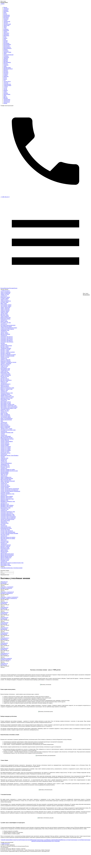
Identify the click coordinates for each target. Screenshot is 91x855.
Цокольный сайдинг (5, 452)
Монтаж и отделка (65, 839)
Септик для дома (5, 482)
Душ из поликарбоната (6, 463)
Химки (5, 91)
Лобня (4, 53)
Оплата (15, 288)
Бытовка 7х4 (4, 664)
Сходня (5, 87)
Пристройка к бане (5, 564)
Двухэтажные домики (6, 306)
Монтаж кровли (4, 551)
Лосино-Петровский (8, 54)
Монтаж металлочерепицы (7, 555)
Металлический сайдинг (7, 437)
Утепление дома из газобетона (8, 518)
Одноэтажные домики (6, 304)
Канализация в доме (5, 507)
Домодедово (6, 25)
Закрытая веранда (5, 386)
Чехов (4, 95)
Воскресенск (6, 16)
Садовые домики (5, 298)
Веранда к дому (4, 381)
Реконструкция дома (6, 317)
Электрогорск (6, 99)
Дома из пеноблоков (5, 292)
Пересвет (5, 70)
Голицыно (5, 19)
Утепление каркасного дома (7, 514)
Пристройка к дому (5, 399)
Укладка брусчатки (5, 529)
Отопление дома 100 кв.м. (7, 341)
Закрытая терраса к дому (7, 398)
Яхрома (5, 103)
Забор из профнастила (6, 477)
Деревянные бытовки (6, 348)
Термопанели (4, 521)
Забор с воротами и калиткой (8, 481)
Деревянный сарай (5, 369)
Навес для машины (5, 414)
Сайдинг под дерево (5, 449)
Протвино (5, 72)
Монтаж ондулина (5, 558)
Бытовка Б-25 (4, 629)
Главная (2, 567)
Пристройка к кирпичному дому (8, 405)
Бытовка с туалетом (5, 349)
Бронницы (6, 11)
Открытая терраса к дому (7, 392)
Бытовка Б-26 (4, 623)
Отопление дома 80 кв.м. (7, 340)
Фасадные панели (5, 534)
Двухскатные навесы (6, 417)
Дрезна (5, 26)
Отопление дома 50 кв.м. (7, 336)
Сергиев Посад (7, 81)
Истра (4, 36)
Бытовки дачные (5, 346)
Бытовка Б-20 (4, 618)
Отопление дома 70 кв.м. (7, 339)
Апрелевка (6, 8)
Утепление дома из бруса (7, 512)
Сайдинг (3, 433)
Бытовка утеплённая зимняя (7, 355)
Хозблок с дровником (6, 363)
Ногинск (5, 63)
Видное (5, 13)
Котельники (6, 43)
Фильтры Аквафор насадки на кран (9, 470)
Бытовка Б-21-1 (4, 639)
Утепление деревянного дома (8, 511)
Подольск (5, 71)
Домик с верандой (5, 308)
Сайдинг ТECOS (5, 442)
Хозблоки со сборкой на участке (8, 362)
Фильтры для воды (5, 467)
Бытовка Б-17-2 (4, 654)
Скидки (18, 839)
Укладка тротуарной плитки (7, 519)
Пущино (5, 75)
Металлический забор (6, 479)
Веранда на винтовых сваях (7, 387)
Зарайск (5, 31)
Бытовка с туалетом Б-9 (6, 588)
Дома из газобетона (5, 293)
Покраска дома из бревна (7, 496)
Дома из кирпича (5, 316)
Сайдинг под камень (6, 447)
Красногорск (6, 45)
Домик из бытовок (5, 309)
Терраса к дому (4, 390)
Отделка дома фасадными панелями (9, 533)
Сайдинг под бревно (6, 450)
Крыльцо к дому (5, 542)
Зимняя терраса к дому (6, 395)
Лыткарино (6, 57)
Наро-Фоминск (7, 62)
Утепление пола (4, 541)
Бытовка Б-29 (4, 649)
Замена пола (4, 539)
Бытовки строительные (6, 345)
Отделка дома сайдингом (7, 530)
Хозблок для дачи (5, 357)
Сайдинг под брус (5, 451)
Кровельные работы (5, 318)
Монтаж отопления (5, 334)
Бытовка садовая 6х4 (6, 659)
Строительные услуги (41, 839)
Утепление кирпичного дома (8, 515)
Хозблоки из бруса (5, 409)
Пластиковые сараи (5, 368)
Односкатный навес (5, 415)
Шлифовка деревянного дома (8, 501)
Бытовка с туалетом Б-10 (7, 593)
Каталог (2, 288)
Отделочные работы (40, 841)
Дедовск (5, 20)
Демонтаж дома (4, 458)
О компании (8, 839)
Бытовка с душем (5, 350)
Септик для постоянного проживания (10, 488)
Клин (4, 39)
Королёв (5, 42)
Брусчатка (3, 524)
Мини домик (4, 303)
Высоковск (6, 17)
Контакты (6, 288)
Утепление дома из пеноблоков (8, 516)
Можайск (5, 59)
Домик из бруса (4, 299)
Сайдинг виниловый (6, 436)
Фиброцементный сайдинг (7, 438)
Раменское (5, 76)
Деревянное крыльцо (6, 544)
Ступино (5, 86)
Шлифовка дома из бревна (7, 505)
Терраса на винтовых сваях (7, 396)
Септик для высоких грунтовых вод (9, 490)
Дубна (4, 27)
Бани (2, 421)
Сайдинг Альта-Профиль (7, 441)
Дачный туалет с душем (6, 428)
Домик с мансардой (5, 307)
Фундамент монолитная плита (8, 325)
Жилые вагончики (5, 364)
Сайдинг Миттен (5, 440)
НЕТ (3, 3)
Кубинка (5, 49)
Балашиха (5, 10)
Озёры (5, 66)
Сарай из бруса (4, 371)
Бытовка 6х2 (4, 603)
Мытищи (5, 61)
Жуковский (6, 30)
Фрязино (5, 90)
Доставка (11, 288)
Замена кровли (4, 550)
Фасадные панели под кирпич (8, 537)
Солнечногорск (7, 84)
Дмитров (5, 22)
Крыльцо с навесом (5, 546)
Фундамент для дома (6, 322)
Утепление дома (4, 509)
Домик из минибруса (6, 300)
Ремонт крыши (4, 321)
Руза (4, 80)
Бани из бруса (4, 423)
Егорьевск (5, 29)
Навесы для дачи (5, 410)
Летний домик (4, 313)
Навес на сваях (4, 413)
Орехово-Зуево (7, 67)
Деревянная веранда (5, 384)
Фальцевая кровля (5, 548)
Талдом (5, 89)
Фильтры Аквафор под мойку (8, 469)
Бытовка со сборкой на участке (8, 354)
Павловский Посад (8, 68)
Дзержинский (6, 21)
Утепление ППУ (5, 523)
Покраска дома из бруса (6, 497)
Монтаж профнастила (6, 557)
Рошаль (5, 79)
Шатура (5, 96)
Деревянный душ (5, 464)
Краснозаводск (7, 47)
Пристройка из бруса (6, 401)
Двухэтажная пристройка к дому (8, 408)
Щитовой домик (5, 315)
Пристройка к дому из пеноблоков (9, 406)
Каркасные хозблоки (6, 361)
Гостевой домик (4, 302)
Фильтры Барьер (5, 472)
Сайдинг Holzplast (5, 444)
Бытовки (3, 343)
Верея (4, 12)
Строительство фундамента (7, 329)
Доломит (3, 456)
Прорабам (58, 839)
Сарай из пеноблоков (6, 375)
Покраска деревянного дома (7, 493)
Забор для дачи (4, 474)
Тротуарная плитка (5, 520)
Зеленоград (6, 34)
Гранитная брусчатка (6, 527)
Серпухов (5, 82)
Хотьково (5, 93)
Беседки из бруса (5, 378)
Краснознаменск (7, 48)
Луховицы (5, 56)
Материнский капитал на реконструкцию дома (12, 562)
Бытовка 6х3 (4, 644)
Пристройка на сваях (6, 403)
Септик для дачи (5, 484)
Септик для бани (5, 487)
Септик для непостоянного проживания (10, 491)
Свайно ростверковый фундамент (9, 327)
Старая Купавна (7, 85)
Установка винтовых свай (7, 432)
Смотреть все (4, 295)
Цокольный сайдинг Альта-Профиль (9, 455)
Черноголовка (6, 94)
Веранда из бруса (5, 385)
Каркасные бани (5, 424)
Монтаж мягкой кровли (6, 556)
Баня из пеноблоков (5, 426)
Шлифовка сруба (5, 504)
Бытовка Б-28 (4, 608)
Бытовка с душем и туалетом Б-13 (9, 598)
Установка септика (5, 492)
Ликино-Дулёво (7, 52)
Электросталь (6, 100)
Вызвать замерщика (51, 839)
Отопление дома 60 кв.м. (7, 338)
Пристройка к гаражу (6, 565)
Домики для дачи (5, 294)
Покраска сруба (4, 500)
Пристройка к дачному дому (7, 404)
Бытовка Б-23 (4, 634)
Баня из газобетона (5, 427)
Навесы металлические (6, 419)
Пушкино (5, 73)
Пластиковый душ (5, 465)
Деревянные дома (5, 330)
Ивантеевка (6, 35)
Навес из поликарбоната (6, 418)
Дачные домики (4, 332)
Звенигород (6, 33)
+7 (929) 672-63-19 (5, 290)
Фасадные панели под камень (8, 538)
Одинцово (5, 64)
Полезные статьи (5, 560)
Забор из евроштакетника (7, 478)
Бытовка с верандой (5, 353)
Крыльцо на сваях (5, 547)
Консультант (14, 839)
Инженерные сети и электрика (52, 841)
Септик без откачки (5, 486)
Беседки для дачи (5, 376)
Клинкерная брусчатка (6, 528)
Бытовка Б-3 (4, 583)
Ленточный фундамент (6, 326)
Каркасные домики (5, 297)
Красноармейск (7, 44)
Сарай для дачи (4, 366)
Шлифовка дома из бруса (7, 506)
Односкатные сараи (5, 373)
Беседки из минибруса (6, 380)
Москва (5, 7)
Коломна (5, 40)
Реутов (5, 77)
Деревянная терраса (5, 394)
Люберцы (5, 58)
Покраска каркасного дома (7, 498)
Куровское (5, 50)
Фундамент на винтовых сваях (8, 429)
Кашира (5, 38)
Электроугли (6, 102)
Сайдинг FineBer (5, 445)
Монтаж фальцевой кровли (7, 553)
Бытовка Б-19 (4, 613)
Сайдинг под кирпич (6, 446)
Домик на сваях (4, 312)
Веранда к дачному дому (7, 389)
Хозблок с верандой (5, 359)
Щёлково (5, 98)
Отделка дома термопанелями (8, 532)
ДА (1, 3)
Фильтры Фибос (4, 473)
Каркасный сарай (5, 372)
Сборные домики (5, 311)
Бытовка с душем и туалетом (8, 352)
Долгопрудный (7, 24)
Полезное (33, 839)
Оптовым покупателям (25, 839)
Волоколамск (6, 15)
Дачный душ (4, 460)
